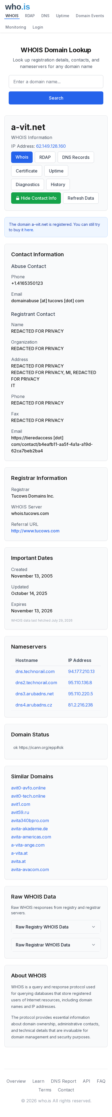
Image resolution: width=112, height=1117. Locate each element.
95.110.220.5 (80, 693)
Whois (21, 157)
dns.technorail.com (35, 671)
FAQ (101, 1081)
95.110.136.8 (80, 682)
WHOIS (11, 15)
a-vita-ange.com (28, 845)
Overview (16, 1081)
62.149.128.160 (51, 146)
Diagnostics (27, 184)
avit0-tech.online (28, 796)
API (86, 1081)
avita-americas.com (31, 837)
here (28, 229)
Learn (38, 1081)
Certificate (27, 171)
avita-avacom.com (30, 869)
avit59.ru (20, 812)
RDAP (30, 15)
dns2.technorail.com (36, 682)
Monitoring (15, 27)
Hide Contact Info (39, 198)
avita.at (18, 861)
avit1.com (20, 804)
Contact (66, 1090)
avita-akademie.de (29, 828)
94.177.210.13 (81, 671)
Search (56, 98)
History (58, 184)
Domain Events (90, 15)
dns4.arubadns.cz (33, 705)
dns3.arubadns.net (34, 693)
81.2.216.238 (80, 705)
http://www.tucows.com (35, 530)
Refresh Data (81, 198)
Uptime (62, 15)
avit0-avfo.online (28, 788)
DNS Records (75, 157)
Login (38, 27)
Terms (44, 1090)
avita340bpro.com (30, 820)
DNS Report (63, 1081)
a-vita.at (19, 853)
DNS (45, 15)
